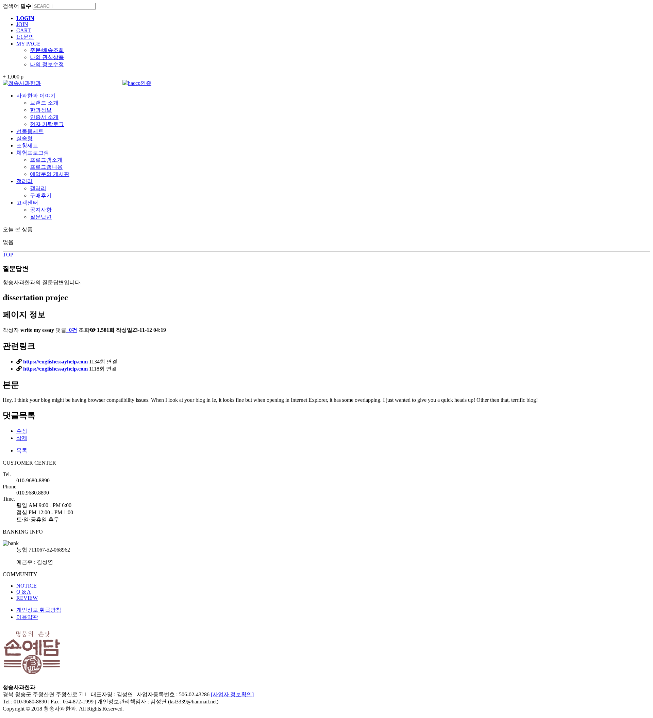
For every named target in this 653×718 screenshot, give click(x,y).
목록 (21, 450)
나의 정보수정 (47, 64)
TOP (8, 254)
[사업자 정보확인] (232, 694)
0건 (72, 330)
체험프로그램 (32, 153)
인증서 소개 (44, 117)
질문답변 (41, 217)
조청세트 (27, 145)
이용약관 (27, 617)
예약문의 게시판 (49, 174)
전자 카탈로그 (47, 124)
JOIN (22, 24)
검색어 (17, 6)
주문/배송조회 (47, 50)
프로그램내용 (46, 167)
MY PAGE (28, 44)
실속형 (24, 138)
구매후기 (41, 195)
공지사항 (41, 210)
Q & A (23, 592)
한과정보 (41, 110)
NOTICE (26, 586)
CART (23, 30)
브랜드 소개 (44, 103)
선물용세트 (30, 131)
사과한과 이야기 (36, 95)
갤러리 (24, 181)
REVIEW (27, 598)
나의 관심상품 (47, 57)
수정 (21, 431)
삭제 (21, 438)
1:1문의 (25, 37)
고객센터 (27, 202)
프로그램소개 (46, 160)
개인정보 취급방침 (38, 610)
